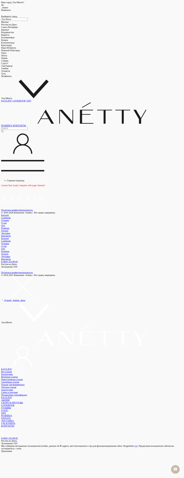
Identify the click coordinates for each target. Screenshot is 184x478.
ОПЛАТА (6, 418)
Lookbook (6, 218)
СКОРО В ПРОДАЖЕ (12, 402)
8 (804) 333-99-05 (9, 261)
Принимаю (6, 451)
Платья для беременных (13, 384)
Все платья (6, 372)
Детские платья (8, 387)
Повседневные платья (12, 379)
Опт (3, 225)
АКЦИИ (5, 400)
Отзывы (5, 220)
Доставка (5, 233)
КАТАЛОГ (6, 101)
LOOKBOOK (19, 101)
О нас (4, 223)
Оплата (4, 230)
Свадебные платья (10, 382)
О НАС (4, 410)
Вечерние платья (9, 377)
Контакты (6, 236)
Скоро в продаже (9, 392)
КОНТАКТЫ (19, 125)
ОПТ (28, 101)
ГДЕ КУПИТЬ (8, 423)
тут (136, 446)
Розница (5, 228)
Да (4, 6)
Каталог (5, 215)
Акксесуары (7, 390)
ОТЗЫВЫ (6, 408)
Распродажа (7, 374)
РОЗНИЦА (6, 125)
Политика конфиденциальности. (17, 210)
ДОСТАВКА (7, 421)
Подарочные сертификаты (14, 395)
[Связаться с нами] (175, 469)
